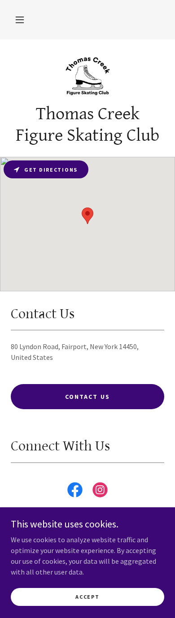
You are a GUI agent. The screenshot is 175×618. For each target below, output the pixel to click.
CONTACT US (87, 397)
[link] (87, 74)
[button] (20, 20)
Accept (87, 596)
